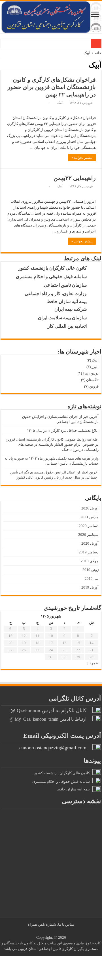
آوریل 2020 (90, 543)
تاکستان (92, 380)
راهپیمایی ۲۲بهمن (75, 178)
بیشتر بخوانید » (81, 158)
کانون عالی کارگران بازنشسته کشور (54, 268)
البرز (95, 367)
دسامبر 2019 (89, 552)
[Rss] (55, 931)
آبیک (60, 102)
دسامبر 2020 (89, 526)
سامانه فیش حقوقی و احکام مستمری (53, 276)
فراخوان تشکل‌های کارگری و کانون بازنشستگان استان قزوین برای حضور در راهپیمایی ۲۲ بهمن (51, 87)
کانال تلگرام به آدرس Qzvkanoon (51, 710)
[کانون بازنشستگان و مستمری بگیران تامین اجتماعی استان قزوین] (51, 17)
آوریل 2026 (90, 508)
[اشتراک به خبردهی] (3, 64)
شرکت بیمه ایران (72, 309)
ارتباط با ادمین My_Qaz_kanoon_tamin (50, 719)
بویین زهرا (91, 373)
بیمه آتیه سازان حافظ (68, 301)
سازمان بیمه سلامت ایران (64, 317)
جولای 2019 (90, 561)
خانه (98, 53)
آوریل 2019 (90, 587)
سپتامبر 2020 (88, 534)
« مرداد (92, 663)
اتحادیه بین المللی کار (69, 326)
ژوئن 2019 (90, 570)
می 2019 (92, 578)
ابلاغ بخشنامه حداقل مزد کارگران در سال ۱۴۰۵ (63, 430)
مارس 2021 (89, 517)
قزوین (94, 386)
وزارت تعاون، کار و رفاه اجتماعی (57, 293)
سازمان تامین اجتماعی (67, 285)
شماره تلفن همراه (42, 924)
